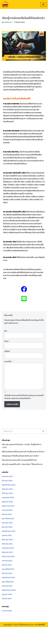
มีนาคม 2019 (6, 598)
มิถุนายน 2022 (7, 552)
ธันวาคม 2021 (7, 573)
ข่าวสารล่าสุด (7, 610)
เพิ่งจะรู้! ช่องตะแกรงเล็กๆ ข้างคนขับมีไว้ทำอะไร (19, 460)
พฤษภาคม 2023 (8, 505)
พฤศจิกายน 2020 (9, 590)
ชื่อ (6, 330)
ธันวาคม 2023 (7, 480)
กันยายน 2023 (7, 489)
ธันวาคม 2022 (7, 526)
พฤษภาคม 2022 (8, 556)
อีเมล (6, 341)
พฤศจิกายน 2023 (8, 484)
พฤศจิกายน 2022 (8, 531)
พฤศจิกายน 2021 (8, 577)
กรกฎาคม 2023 (8, 497)
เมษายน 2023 (7, 510)
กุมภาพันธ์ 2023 (8, 518)
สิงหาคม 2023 (7, 493)
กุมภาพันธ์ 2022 (8, 569)
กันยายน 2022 (7, 539)
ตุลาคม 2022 (7, 535)
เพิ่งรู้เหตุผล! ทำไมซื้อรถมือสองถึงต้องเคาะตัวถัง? (20, 455)
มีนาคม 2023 (7, 514)
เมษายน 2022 (7, 560)
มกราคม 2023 (7, 522)
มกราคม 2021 (7, 585)
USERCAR (7, 22)
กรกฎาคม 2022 (8, 547)
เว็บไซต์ (7, 351)
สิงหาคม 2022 (7, 543)
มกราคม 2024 (7, 476)
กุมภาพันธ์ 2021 (8, 581)
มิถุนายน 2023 (7, 501)
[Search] (43, 431)
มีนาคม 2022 (7, 564)
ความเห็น (8, 361)
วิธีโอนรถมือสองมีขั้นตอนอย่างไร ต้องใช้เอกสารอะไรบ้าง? (23, 451)
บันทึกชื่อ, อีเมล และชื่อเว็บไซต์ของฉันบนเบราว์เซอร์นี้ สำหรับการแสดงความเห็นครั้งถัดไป (23, 397)
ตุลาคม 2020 (7, 594)
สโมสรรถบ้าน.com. (26, 624)
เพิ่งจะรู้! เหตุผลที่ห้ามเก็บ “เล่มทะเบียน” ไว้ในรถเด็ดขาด (22, 464)
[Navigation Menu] (43, 4)
